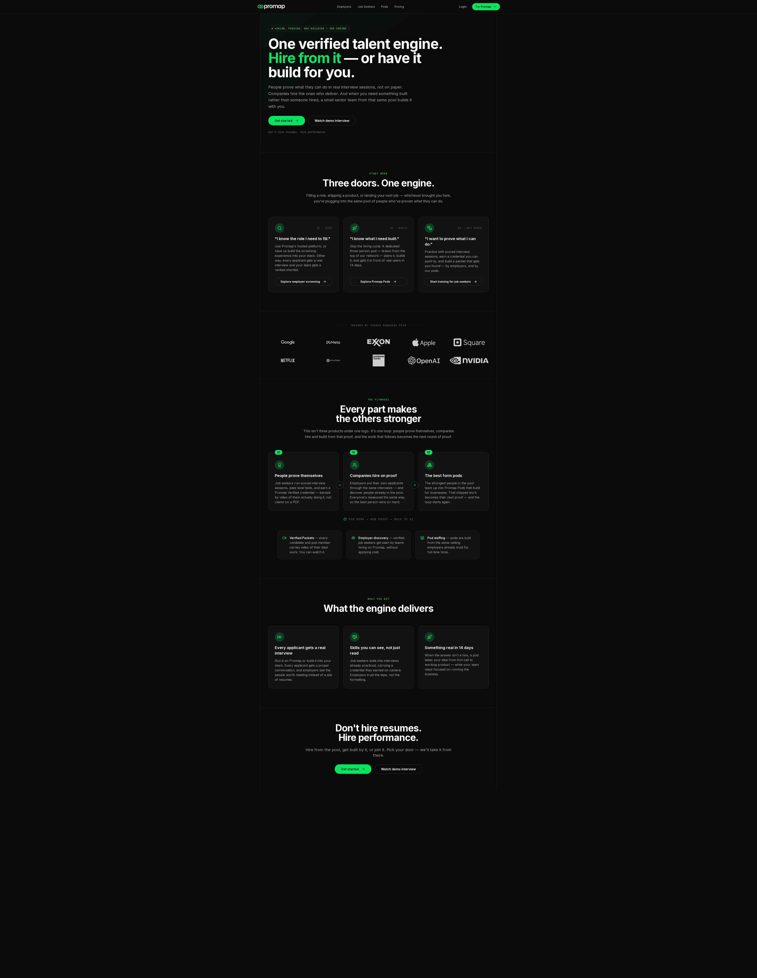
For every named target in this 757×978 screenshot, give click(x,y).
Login (463, 6)
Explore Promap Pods (375, 281)
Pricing (399, 6)
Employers (344, 6)
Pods (384, 6)
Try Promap (483, 6)
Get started (283, 121)
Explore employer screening (300, 281)
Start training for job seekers (450, 281)
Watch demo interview (332, 121)
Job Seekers (366, 6)
